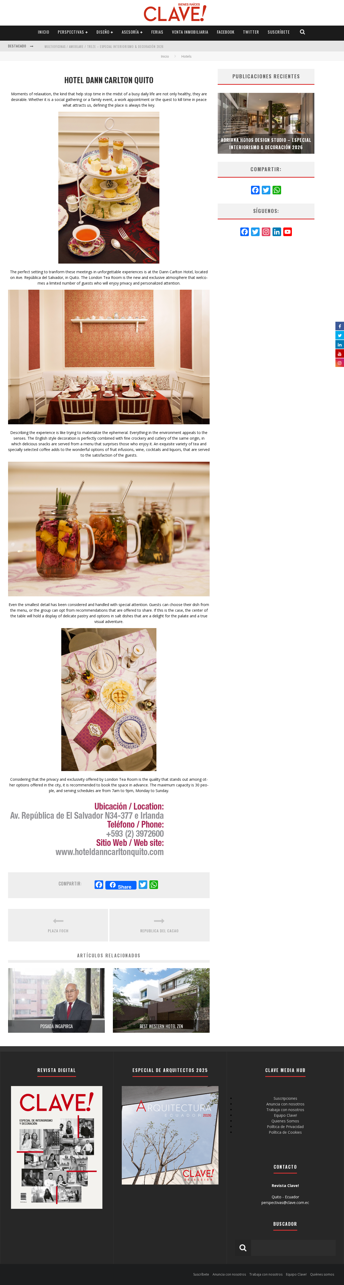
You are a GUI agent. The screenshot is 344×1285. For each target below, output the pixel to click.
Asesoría (130, 32)
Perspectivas (71, 32)
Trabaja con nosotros (285, 1109)
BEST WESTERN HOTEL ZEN (161, 1026)
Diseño (102, 32)
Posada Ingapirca (56, 1026)
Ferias (157, 32)
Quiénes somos (322, 1274)
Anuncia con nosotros (285, 1104)
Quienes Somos (285, 1120)
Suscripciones (285, 1098)
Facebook (225, 32)
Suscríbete (279, 32)
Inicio (43, 32)
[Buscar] (302, 32)
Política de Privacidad (285, 1126)
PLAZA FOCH (58, 930)
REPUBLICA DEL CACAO (159, 930)
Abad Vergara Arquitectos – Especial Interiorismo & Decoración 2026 (104, 46)
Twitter (251, 32)
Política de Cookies (285, 1132)
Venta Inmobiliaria (190, 32)
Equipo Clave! (285, 1115)
